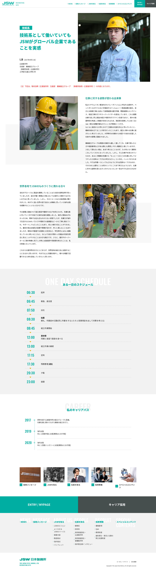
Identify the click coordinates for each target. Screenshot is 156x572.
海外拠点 (57, 541)
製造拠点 (57, 538)
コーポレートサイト (122, 562)
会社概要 (133, 562)
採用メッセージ (80, 4)
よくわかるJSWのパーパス (59, 530)
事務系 (77, 526)
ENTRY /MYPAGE (139, 4)
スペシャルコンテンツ (125, 4)
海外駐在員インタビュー (84, 544)
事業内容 (57, 535)
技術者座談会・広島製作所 (80, 533)
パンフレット (59, 545)
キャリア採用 (150, 4)
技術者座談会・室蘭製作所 (80, 539)
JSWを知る (92, 4)
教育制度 (99, 532)
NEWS (70, 4)
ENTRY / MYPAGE (39, 505)
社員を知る (102, 4)
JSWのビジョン (59, 526)
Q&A (97, 529)
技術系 (77, 529)
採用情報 (112, 4)
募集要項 (99, 526)
